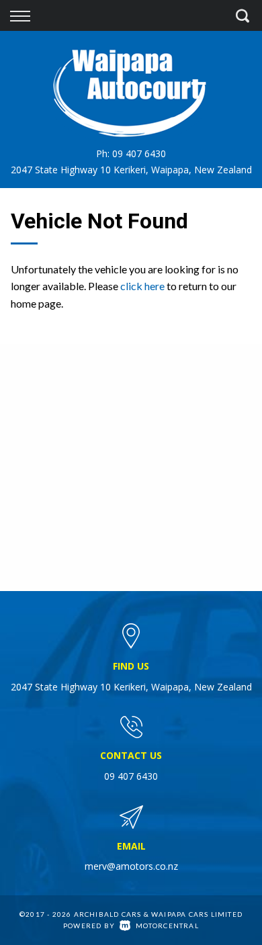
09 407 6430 (139, 153)
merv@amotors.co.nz (131, 866)
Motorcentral (167, 925)
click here (142, 285)
